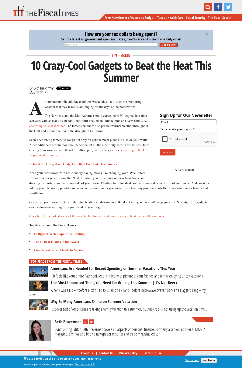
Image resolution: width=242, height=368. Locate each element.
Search (226, 17)
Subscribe (168, 152)
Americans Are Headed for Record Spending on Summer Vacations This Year (112, 268)
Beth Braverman (43, 88)
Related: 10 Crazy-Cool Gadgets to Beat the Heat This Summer (73, 164)
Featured (136, 17)
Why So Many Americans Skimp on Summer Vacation (93, 301)
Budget (150, 17)
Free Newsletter (116, 17)
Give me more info (85, 364)
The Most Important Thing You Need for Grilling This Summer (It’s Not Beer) (113, 282)
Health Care (176, 17)
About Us (87, 353)
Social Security (196, 17)
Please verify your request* (177, 129)
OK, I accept (192, 360)
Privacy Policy (128, 353)
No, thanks (209, 360)
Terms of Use (152, 353)
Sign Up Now (168, 44)
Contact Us (106, 353)
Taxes (161, 17)
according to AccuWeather (47, 126)
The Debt (214, 17)
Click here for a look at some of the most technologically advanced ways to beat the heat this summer (96, 216)
